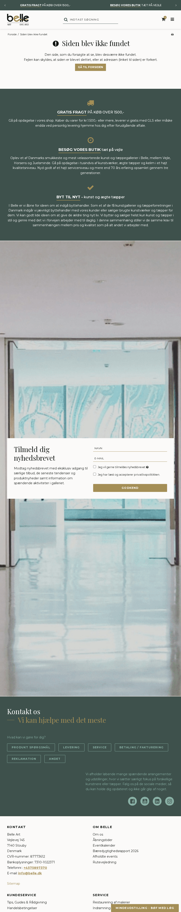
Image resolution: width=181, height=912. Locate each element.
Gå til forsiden (90, 67)
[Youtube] (144, 801)
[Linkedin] (157, 801)
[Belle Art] (18, 19)
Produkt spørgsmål (31, 747)
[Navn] (130, 448)
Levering (71, 747)
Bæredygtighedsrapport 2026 (115, 851)
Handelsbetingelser (22, 908)
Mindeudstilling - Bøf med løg (145, 908)
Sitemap (13, 884)
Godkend (130, 487)
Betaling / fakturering (141, 747)
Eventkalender (104, 845)
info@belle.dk (30, 873)
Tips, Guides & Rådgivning (27, 902)
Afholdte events (105, 856)
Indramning (102, 908)
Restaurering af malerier (111, 902)
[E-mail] (130, 458)
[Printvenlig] (172, 34)
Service (100, 747)
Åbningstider (102, 840)
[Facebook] (132, 801)
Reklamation (24, 758)
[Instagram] (169, 801)
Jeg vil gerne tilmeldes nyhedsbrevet (123, 467)
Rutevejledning (104, 862)
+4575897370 (35, 868)
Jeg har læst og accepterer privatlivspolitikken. (129, 474)
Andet (54, 758)
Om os (98, 834)
